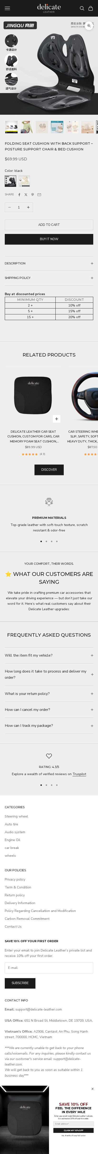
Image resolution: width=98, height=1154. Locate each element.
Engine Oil (12, 840)
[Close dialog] (92, 1089)
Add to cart (49, 225)
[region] (49, 514)
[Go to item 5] (72, 127)
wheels (10, 855)
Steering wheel (16, 816)
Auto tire (11, 824)
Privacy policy (15, 879)
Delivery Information (20, 903)
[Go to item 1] (11, 127)
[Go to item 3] (42, 127)
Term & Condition (18, 887)
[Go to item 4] (57, 127)
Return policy (15, 895)
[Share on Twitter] (26, 195)
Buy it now (49, 239)
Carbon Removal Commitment (27, 918)
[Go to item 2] (26, 127)
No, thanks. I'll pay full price (73, 1135)
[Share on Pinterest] (32, 195)
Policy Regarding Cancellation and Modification (40, 911)
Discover (49, 470)
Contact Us (13, 926)
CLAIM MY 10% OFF (73, 1130)
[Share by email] (39, 195)
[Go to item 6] (87, 127)
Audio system (15, 832)
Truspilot (79, 774)
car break (12, 848)
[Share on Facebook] (19, 195)
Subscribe (20, 983)
